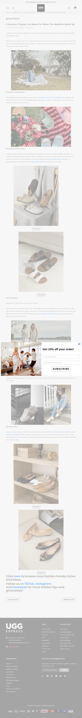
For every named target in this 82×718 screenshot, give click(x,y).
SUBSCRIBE (61, 369)
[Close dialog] (79, 344)
